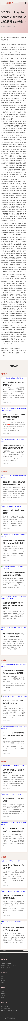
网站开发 (3, 978)
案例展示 (3, 982)
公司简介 (3, 991)
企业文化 (3, 995)
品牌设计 (3, 976)
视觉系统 (3, 980)
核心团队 (3, 993)
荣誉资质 (3, 997)
